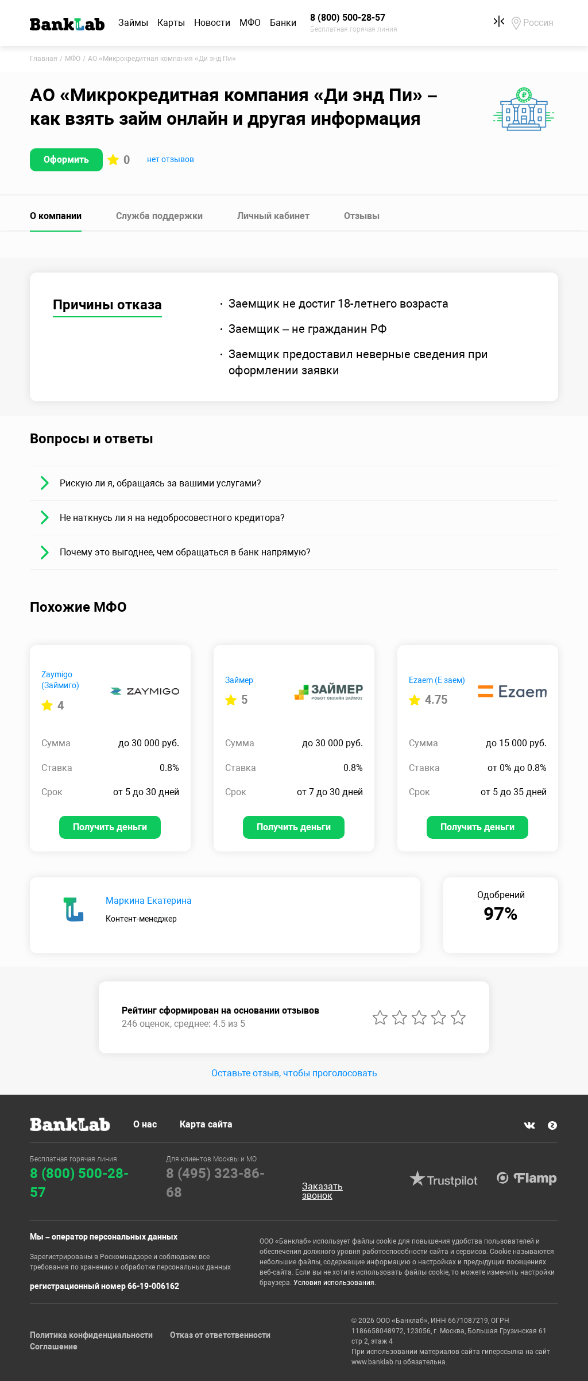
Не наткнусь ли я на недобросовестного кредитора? (172, 517)
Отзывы (362, 215)
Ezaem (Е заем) (437, 680)
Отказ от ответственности (220, 1335)
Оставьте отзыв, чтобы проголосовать (294, 1073)
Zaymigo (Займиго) (60, 680)
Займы (133, 22)
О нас (145, 1124)
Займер (239, 680)
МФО (250, 22)
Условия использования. (334, 1283)
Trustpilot (444, 1178)
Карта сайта (206, 1124)
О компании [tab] (56, 215)
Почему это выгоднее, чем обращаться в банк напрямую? (185, 552)
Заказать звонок (322, 1191)
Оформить (66, 159)
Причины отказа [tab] (107, 305)
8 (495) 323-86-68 (215, 1183)
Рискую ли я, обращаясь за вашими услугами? (160, 483)
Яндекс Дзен (552, 1125)
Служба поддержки (159, 215)
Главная (43, 59)
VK (529, 1125)
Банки (283, 22)
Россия (538, 22)
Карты (171, 22)
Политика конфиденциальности (91, 1335)
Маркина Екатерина (149, 900)
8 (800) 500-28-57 (79, 1183)
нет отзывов (170, 159)
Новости (212, 22)
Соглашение (54, 1346)
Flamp (527, 1179)
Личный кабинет (273, 215)
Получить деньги (110, 827)
